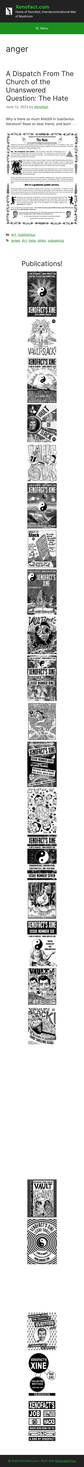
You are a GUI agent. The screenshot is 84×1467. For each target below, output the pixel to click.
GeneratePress (65, 1461)
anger (15, 241)
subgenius (56, 241)
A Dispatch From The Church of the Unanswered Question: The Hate (40, 85)
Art (13, 235)
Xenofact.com (32, 7)
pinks (42, 241)
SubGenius (26, 235)
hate (32, 241)
